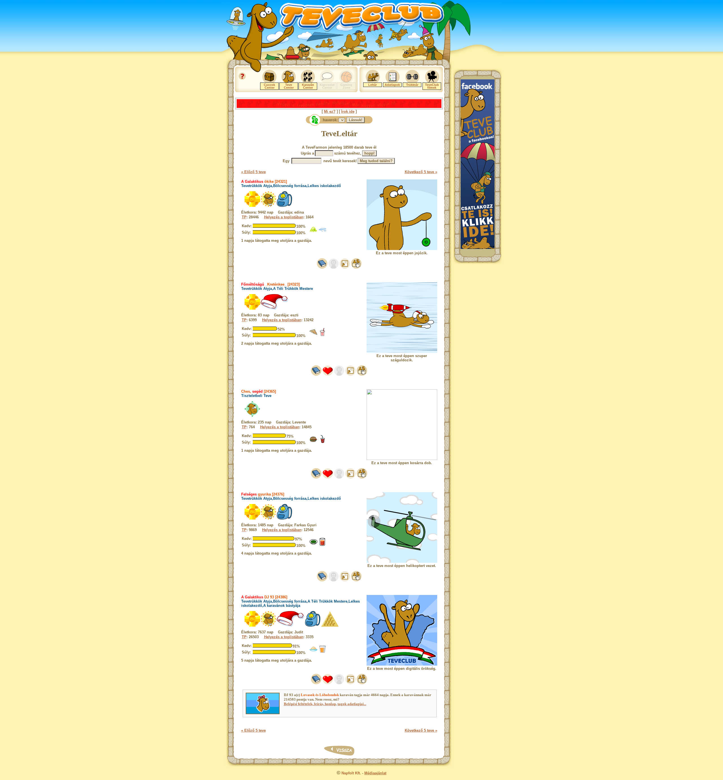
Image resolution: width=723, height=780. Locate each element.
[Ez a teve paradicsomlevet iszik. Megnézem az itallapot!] (322, 545)
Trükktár (412, 84)
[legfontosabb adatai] (356, 267)
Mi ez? (330, 111)
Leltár (372, 84)
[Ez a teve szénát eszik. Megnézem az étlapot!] (313, 232)
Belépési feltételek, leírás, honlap (310, 704)
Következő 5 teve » (421, 172)
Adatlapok (392, 84)
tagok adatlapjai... (351, 704)
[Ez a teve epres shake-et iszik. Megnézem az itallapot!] (322, 335)
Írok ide (347, 111)
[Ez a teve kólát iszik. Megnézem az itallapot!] (322, 442)
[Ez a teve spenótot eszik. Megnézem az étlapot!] (313, 545)
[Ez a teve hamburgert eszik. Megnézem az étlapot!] (313, 442)
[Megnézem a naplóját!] (322, 267)
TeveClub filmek (432, 86)
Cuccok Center (269, 86)
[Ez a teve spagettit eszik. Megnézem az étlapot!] (313, 652)
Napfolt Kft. (351, 773)
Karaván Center (308, 86)
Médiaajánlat (375, 773)
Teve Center (289, 86)
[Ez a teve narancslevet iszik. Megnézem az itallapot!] (322, 652)
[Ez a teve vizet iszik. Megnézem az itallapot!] (322, 232)
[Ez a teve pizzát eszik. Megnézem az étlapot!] (313, 335)
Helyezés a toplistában (283, 217)
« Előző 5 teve (253, 172)
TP (244, 217)
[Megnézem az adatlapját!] (328, 374)
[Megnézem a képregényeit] (345, 267)
